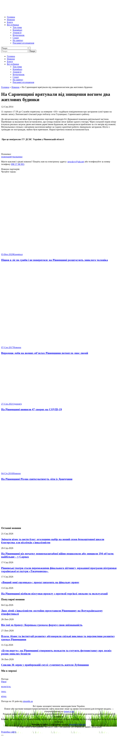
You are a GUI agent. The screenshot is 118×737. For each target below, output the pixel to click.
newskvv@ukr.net (75, 161)
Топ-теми (17, 27)
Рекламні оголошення (23, 43)
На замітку (18, 40)
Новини (11, 19)
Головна (11, 17)
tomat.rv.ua (69, 711)
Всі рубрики (13, 25)
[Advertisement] (59, 503)
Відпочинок (18, 35)
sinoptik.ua (28, 701)
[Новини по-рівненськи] (37, 12)
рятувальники (15, 156)
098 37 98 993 (17, 164)
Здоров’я (17, 32)
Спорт (16, 38)
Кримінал (17, 30)
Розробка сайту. (8, 732)
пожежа (5, 156)
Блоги (10, 22)
